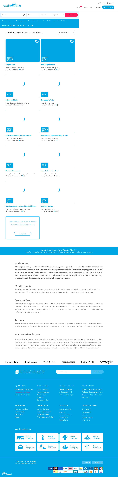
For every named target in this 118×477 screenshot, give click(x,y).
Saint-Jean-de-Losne (23, 103)
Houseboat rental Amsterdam (24, 389)
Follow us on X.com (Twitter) (45, 417)
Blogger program (87, 417)
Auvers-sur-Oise (31, 174)
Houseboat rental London (22, 395)
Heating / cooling (7, 25)
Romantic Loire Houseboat (49, 171)
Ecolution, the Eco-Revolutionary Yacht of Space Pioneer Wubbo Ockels (92, 389)
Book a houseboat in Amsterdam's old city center (92, 395)
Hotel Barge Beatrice (48, 64)
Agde (53, 209)
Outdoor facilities (61, 21)
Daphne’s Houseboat (13, 171)
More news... (86, 397)
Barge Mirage (10, 64)
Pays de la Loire (49, 174)
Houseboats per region (66, 395)
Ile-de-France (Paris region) (18, 174)
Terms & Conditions (65, 415)
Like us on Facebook (43, 409)
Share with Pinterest (43, 414)
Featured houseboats (65, 389)
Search (71, 15)
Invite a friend (86, 420)
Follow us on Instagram (44, 412)
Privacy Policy (63, 417)
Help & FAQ (18, 414)
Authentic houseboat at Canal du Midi (18, 135)
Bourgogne (13, 103)
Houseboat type (6, 21)
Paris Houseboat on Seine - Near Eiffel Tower (21, 206)
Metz (52, 103)
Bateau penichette (12, 100)
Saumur (57, 174)
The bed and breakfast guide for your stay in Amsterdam (92, 392)
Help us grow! (86, 412)
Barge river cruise (42, 400)
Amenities (19, 25)
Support (17, 417)
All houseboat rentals (65, 392)
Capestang (55, 138)
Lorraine (47, 103)
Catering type (19, 21)
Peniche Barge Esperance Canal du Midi (54, 135)
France (7, 68)
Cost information (20, 412)
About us (62, 412)
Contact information (65, 409)
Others (28, 25)
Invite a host (85, 415)
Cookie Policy (63, 420)
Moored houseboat (43, 392)
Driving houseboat (42, 389)
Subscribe (97, 372)
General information (33, 21)
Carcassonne (20, 68)
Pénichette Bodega (47, 206)
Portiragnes (55, 68)
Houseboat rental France (22, 392)
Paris (28, 209)
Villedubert (19, 138)
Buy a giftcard (86, 409)
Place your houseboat (21, 409)
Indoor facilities (47, 21)
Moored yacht (41, 395)
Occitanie (13, 68)
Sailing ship (40, 397)
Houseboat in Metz (47, 100)
